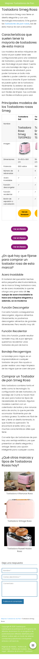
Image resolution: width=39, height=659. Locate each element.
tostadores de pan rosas (17, 23)
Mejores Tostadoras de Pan (19, 3)
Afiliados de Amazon (15, 651)
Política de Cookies (19, 649)
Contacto (28, 651)
